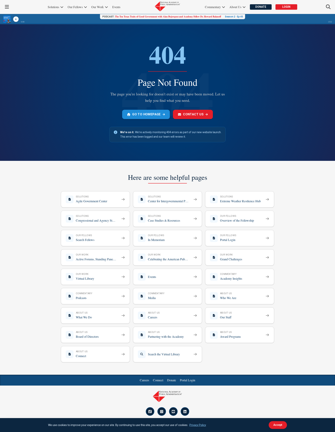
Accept (277, 424)
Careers (144, 380)
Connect (158, 380)
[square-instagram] (161, 411)
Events (116, 7)
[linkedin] (185, 411)
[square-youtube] (173, 411)
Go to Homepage (148, 114)
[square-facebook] (150, 411)
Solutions (54, 7)
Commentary (213, 7)
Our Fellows (76, 7)
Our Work (97, 7)
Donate (260, 6)
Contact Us (195, 114)
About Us (235, 7)
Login (286, 6)
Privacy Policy (197, 425)
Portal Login (187, 380)
